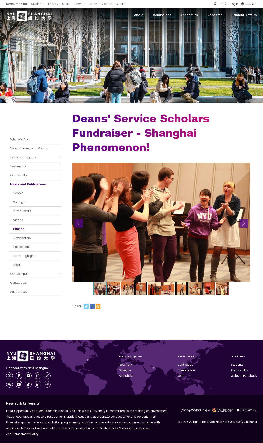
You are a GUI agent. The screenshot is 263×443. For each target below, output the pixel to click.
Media (120, 4)
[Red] (47, 384)
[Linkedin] (38, 384)
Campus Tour (186, 370)
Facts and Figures (23, 157)
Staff (65, 4)
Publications (21, 247)
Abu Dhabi (126, 376)
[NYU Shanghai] (30, 356)
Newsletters (22, 238)
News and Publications (28, 184)
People (18, 193)
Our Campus (19, 274)
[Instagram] (38, 375)
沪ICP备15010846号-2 (195, 410)
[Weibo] (98, 306)
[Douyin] (28, 384)
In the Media (22, 211)
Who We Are (19, 139)
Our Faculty (18, 175)
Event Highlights (24, 256)
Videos (18, 220)
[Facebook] (92, 306)
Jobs (180, 376)
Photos (18, 229)
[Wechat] (9, 384)
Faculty (53, 4)
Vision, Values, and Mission (29, 148)
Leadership (18, 166)
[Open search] (215, 4)
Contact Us (18, 282)
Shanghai (125, 370)
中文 (224, 4)
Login (234, 4)
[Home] (29, 16)
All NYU (250, 4)
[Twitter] (86, 306)
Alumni (93, 4)
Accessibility (239, 370)
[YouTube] (28, 375)
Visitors (107, 4)
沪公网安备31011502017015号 (237, 410)
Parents (79, 4)
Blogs (17, 265)
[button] (78, 223)
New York (125, 364)
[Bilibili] (19, 384)
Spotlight (19, 202)
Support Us (18, 292)
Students (37, 4)
